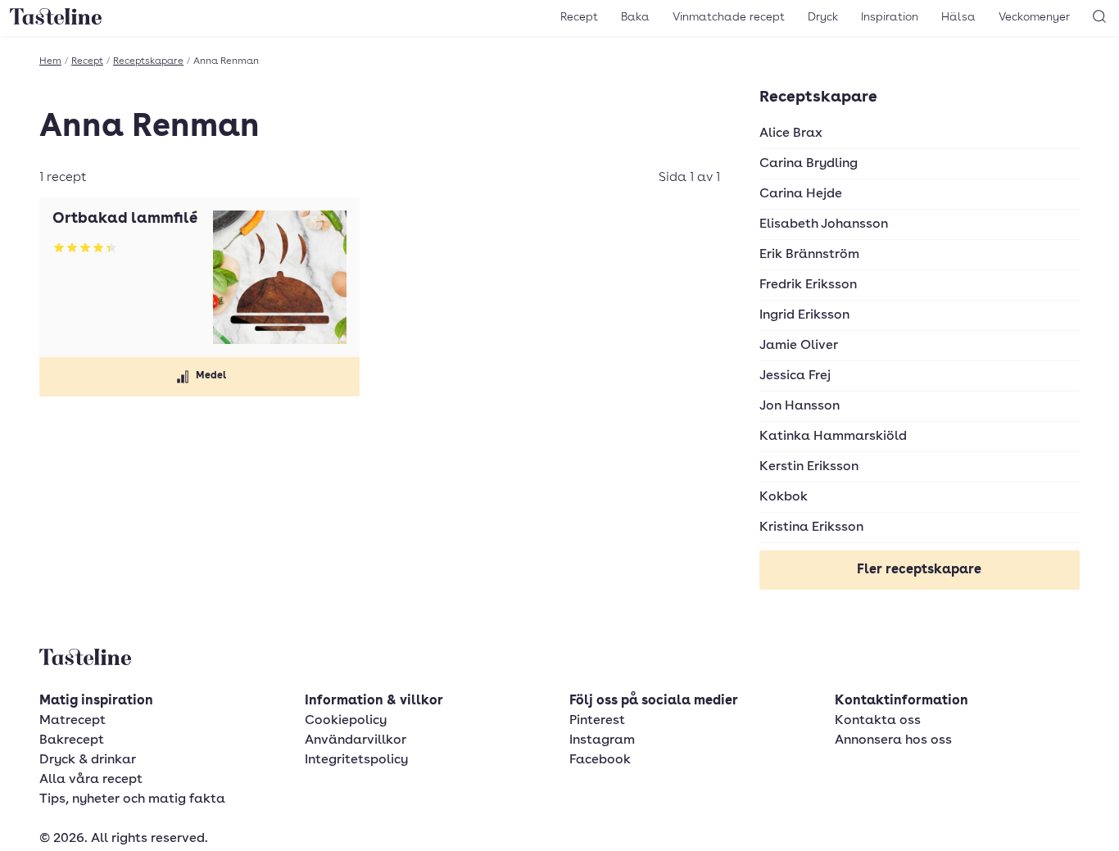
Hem (50, 61)
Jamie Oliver (798, 345)
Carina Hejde (800, 194)
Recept (579, 17)
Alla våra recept (91, 779)
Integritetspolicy (356, 760)
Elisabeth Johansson (823, 224)
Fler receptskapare (919, 570)
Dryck (823, 17)
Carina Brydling (808, 163)
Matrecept (72, 720)
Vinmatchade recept (729, 17)
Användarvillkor (355, 740)
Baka (635, 17)
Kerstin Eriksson (809, 466)
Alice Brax (790, 133)
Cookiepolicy (346, 720)
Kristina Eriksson (811, 527)
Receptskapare (148, 61)
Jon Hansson (799, 406)
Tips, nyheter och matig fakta (132, 799)
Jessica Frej (795, 375)
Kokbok (783, 497)
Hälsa (958, 17)
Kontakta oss (878, 720)
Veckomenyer (1034, 17)
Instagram (602, 740)
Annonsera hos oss (893, 740)
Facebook (600, 760)
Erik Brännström (809, 254)
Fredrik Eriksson (808, 285)
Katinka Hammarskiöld (833, 436)
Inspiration (889, 17)
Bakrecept (71, 740)
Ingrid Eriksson (804, 315)
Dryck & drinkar (87, 760)
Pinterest (597, 720)
